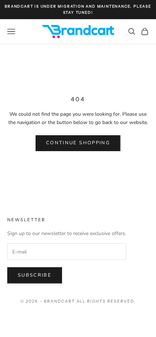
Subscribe (35, 275)
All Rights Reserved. (106, 301)
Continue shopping (78, 143)
